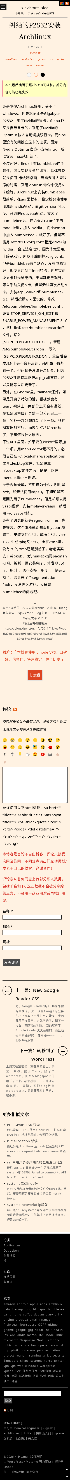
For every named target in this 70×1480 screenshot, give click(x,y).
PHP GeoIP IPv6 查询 (36, 1130)
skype (24, 1361)
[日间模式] (29, 75)
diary (49, 1314)
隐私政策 (18, 1472)
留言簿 (8, 1282)
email (34, 1320)
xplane (8, 1371)
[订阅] (67, 3)
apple (34, 1304)
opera (42, 1345)
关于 (7, 1472)
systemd (37, 1361)
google (21, 1330)
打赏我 (35, 675)
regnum (21, 1355)
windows (31, 1366)
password (56, 1345)
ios (6, 1335)
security (58, 1355)
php (6, 1350)
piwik (15, 1350)
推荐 (7, 1376)
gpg (30, 1330)
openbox (30, 1345)
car (6, 1314)
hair (49, 1330)
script (47, 1355)
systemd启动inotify (37, 1190)
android (22, 1304)
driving (9, 1320)
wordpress (47, 1366)
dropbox (22, 1320)
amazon (9, 1304)
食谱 (14, 1381)
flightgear (11, 1325)
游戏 (43, 1376)
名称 (8, 911)
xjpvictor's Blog (35, 7)
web (20, 1366)
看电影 (60, 1376)
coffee (27, 1314)
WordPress (15, 1462)
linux (29, 65)
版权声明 (36, 1457)
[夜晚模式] (36, 75)
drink (58, 1314)
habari (39, 1330)
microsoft (11, 1340)
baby (7, 1309)
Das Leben (11, 1250)
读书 (7, 1381)
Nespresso (27, 1340)
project (9, 1355)
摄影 (14, 1376)
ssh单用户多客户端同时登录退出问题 (36, 1169)
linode (49, 1335)
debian (39, 1314)
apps (43, 1304)
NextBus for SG (48, 1340)
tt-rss (48, 1361)
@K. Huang (13, 1423)
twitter (59, 1361)
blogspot (39, 1309)
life (40, 1335)
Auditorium (12, 1245)
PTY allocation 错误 (36, 1148)
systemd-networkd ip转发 (37, 1212)
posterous (27, 1350)
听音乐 (57, 1371)
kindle (21, 1335)
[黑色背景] (43, 75)
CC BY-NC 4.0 (58, 613)
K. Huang (60, 608)
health (58, 1330)
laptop (61, 59)
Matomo (32, 1462)
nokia (8, 1345)
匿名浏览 (32, 1472)
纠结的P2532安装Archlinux (29, 608)
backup (17, 1309)
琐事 (51, 1376)
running (35, 1355)
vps (13, 1366)
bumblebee (27, 59)
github (53, 1325)
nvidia (40, 65)
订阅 (10, 1410)
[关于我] (62, 3)
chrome (15, 1314)
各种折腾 (35, 53)
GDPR (42, 1325)
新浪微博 (25, 1376)
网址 (6, 941)
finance (44, 1320)
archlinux (11, 59)
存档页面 (9, 1277)
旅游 (36, 1376)
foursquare (28, 1325)
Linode (8, 1467)
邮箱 (8, 926)
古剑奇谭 (45, 1371)
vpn (6, 1366)
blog (28, 1309)
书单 (18, 1371)
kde (52, 59)
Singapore (11, 1361)
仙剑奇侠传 (30, 1371)
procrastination (48, 1350)
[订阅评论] (15, 709)
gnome (42, 59)
